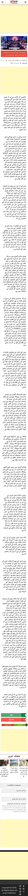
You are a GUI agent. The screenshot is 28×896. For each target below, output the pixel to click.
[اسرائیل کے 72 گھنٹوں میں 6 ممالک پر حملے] (14, 763)
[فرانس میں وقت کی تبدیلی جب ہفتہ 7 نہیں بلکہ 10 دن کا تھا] (23, 763)
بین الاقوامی (24, 60)
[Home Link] (13, 2)
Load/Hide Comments (14, 785)
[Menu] (2, 2)
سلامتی (10, 60)
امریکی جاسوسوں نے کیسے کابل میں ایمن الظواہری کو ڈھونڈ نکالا (4, 772)
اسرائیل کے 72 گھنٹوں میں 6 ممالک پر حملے (14, 770)
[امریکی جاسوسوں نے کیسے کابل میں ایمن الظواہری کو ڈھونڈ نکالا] (4, 763)
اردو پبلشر (24, 63)
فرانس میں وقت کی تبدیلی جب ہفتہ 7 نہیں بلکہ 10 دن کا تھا (24, 772)
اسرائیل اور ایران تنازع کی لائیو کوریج (16, 802)
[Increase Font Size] (3, 60)
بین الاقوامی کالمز (16, 60)
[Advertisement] (14, 18)
